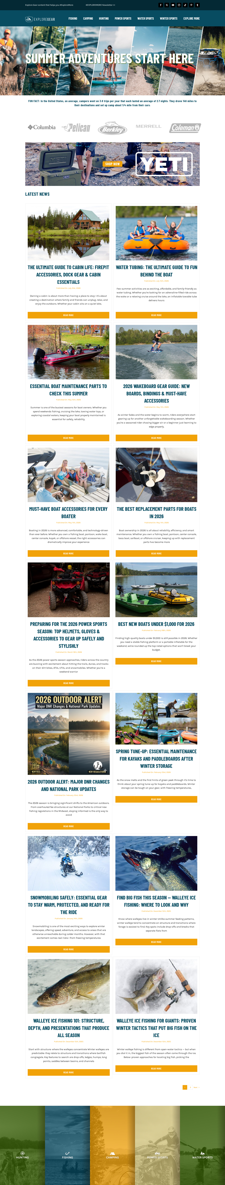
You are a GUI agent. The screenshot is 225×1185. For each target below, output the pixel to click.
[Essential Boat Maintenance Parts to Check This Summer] (68, 326)
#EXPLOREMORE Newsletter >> (100, 5)
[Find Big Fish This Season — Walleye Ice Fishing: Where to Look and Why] (156, 837)
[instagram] (179, 5)
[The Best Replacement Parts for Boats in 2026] (156, 449)
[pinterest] (191, 5)
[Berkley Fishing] (112, 119)
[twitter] (167, 5)
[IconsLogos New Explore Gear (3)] (148, 119)
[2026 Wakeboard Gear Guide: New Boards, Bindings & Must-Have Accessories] (156, 326)
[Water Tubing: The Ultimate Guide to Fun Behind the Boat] (156, 207)
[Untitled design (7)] (112, 143)
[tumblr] (197, 5)
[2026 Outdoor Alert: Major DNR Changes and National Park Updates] (69, 694)
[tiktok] (185, 5)
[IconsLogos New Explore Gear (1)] (185, 119)
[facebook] (160, 5)
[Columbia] (41, 119)
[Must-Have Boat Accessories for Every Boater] (68, 449)
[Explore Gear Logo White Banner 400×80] (40, 17)
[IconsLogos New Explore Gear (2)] (76, 119)
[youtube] (173, 5)
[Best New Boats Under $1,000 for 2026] (156, 564)
